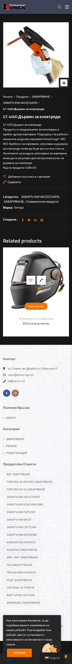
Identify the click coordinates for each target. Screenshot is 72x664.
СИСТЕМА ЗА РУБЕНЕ (21, 588)
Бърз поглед (40, 306)
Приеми (19, 653)
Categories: (11, 196)
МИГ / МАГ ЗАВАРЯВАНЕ (22, 557)
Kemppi (19, 207)
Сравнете (14, 182)
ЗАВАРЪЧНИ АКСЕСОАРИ (20, 103)
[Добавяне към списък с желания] (35, 280)
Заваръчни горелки (21, 512)
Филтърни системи (21, 595)
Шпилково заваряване (23, 603)
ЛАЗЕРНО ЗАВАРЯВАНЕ (22, 550)
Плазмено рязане (20, 565)
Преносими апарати (21, 573)
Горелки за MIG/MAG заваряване (29, 482)
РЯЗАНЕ (11, 446)
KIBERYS (11, 418)
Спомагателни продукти (42, 201)
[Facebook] (6, 393)
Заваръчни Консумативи (25, 505)
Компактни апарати (21, 542)
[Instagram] (15, 393)
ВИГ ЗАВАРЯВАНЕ (41, 318)
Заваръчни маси (19, 520)
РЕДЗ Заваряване (19, 580)
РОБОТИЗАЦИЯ (16, 453)
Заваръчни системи (21, 527)
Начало (8, 96)
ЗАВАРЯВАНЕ (41, 96)
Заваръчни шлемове (22, 535)
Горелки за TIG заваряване (26, 489)
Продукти (22, 96)
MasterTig (40, 323)
